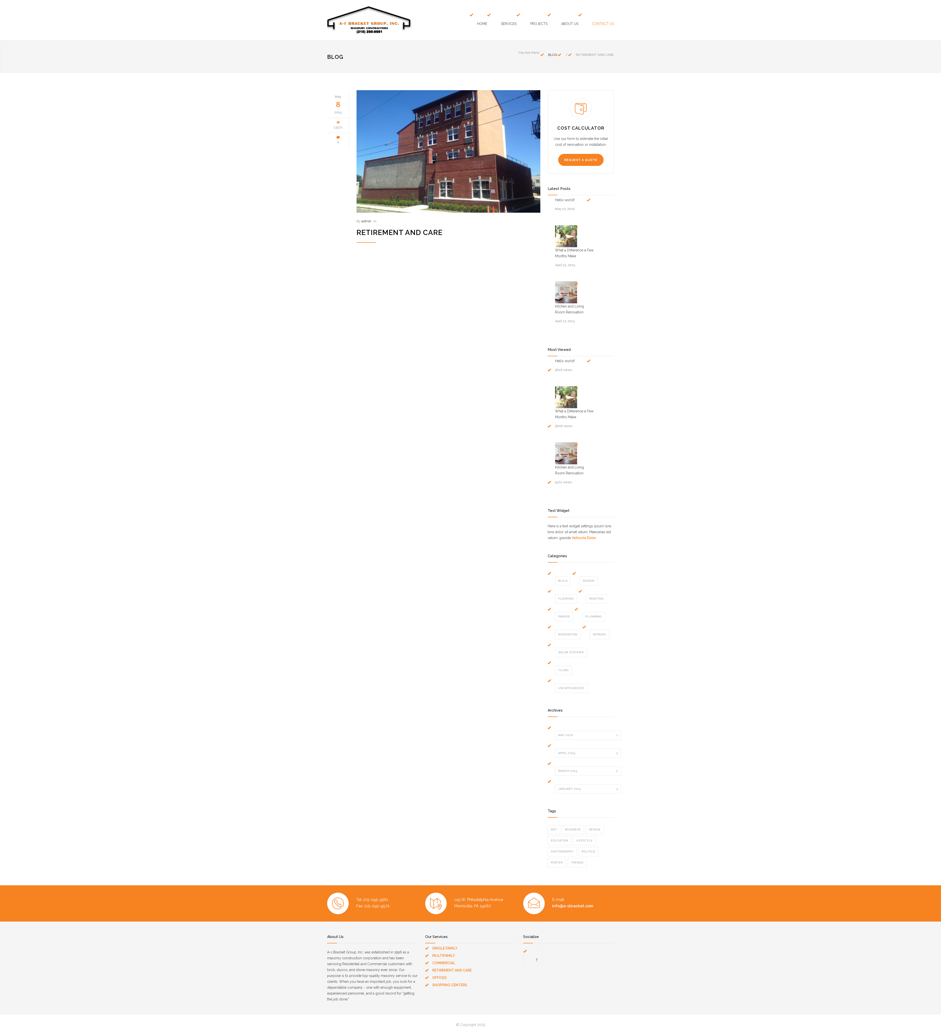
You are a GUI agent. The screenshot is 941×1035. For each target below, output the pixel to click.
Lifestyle (584, 840)
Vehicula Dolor (584, 538)
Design (588, 580)
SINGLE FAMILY (444, 948)
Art (554, 829)
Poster (557, 862)
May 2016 (588, 735)
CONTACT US (603, 24)
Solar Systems (571, 652)
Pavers (564, 616)
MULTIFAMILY (443, 956)
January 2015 (588, 788)
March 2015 (588, 771)
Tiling (563, 670)
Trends (577, 862)
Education (559, 840)
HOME (482, 24)
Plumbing (593, 616)
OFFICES (439, 978)
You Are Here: (529, 52)
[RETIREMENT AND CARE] (448, 151)
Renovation (568, 634)
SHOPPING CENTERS (449, 985)
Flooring (566, 598)
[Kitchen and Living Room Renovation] (566, 292)
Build (563, 580)
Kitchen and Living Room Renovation (569, 309)
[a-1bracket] (372, 20)
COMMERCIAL (443, 963)
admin (366, 221)
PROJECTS (538, 24)
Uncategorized (571, 688)
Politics (588, 851)
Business (573, 829)
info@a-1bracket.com (572, 906)
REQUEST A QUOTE (580, 160)
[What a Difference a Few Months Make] (566, 236)
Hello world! (565, 200)
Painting (596, 598)
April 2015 (588, 753)
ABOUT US (569, 24)
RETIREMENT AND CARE (400, 232)
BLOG (335, 57)
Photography (562, 851)
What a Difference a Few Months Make (574, 253)
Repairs (599, 634)
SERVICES (509, 24)
